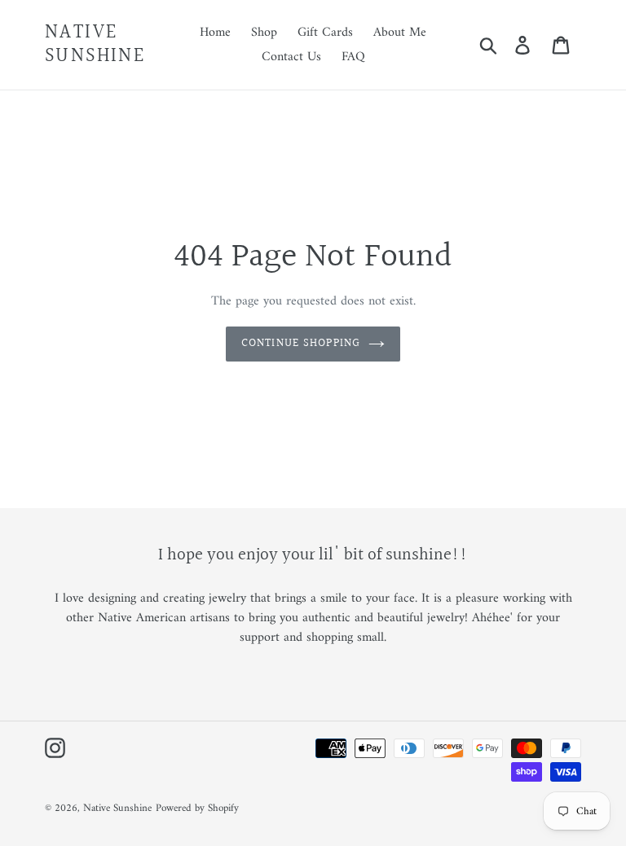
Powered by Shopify (197, 808)
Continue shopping (300, 344)
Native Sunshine (95, 44)
